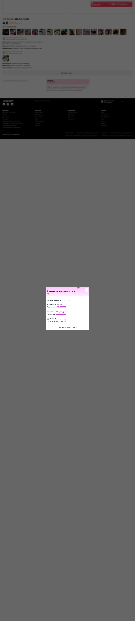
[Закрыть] (87, 290)
